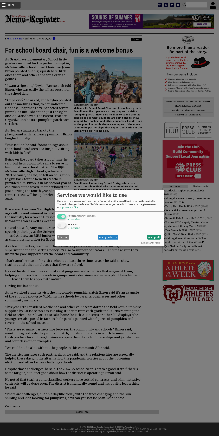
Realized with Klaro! (150, 243)
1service (73, 219)
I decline (63, 237)
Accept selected (108, 237)
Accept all (154, 237)
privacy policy (70, 207)
